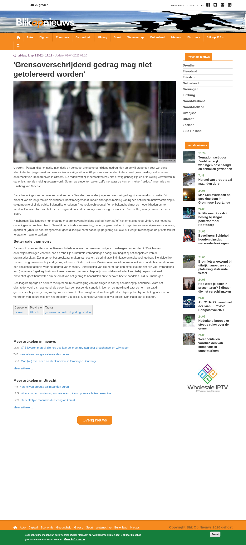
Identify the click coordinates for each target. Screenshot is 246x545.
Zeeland (188, 125)
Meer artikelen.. (23, 368)
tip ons (200, 5)
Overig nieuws (95, 420)
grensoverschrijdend (58, 312)
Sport (117, 37)
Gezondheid (83, 37)
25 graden (41, 5)
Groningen (190, 89)
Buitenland (157, 37)
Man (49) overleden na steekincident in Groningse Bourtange (214, 198)
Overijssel (190, 113)
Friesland (189, 77)
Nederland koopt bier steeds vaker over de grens (213, 324)
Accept (215, 534)
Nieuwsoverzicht (18, 37)
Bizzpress (193, 37)
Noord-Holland (193, 107)
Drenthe (188, 65)
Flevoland (190, 71)
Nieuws (176, 37)
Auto (30, 37)
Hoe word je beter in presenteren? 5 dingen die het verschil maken (214, 287)
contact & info (178, 5)
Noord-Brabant (194, 101)
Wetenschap (135, 37)
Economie (62, 37)
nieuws (19, 312)
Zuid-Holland (192, 131)
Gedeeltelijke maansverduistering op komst (48, 400)
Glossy (102, 37)
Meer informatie (74, 539)
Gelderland (191, 83)
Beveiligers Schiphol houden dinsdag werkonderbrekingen (213, 239)
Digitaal (44, 37)
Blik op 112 (214, 37)
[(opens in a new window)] (209, 5)
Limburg (189, 95)
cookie (191, 5)
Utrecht (34, 312)
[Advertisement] (95, 360)
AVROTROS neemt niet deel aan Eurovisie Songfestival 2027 (215, 306)
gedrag (76, 312)
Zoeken (18, 45)
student (86, 312)
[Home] (45, 23)
